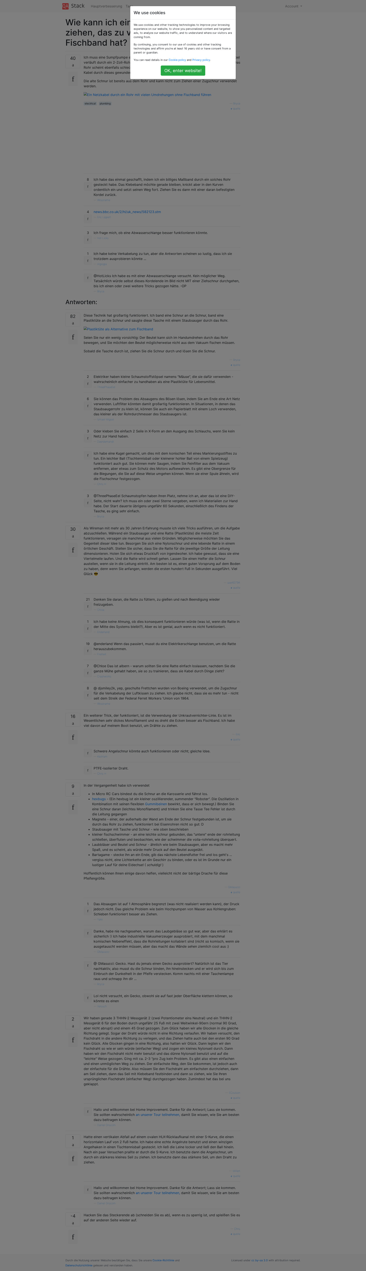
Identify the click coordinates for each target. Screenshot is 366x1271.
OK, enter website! (183, 70)
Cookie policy (177, 60)
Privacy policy (201, 60)
